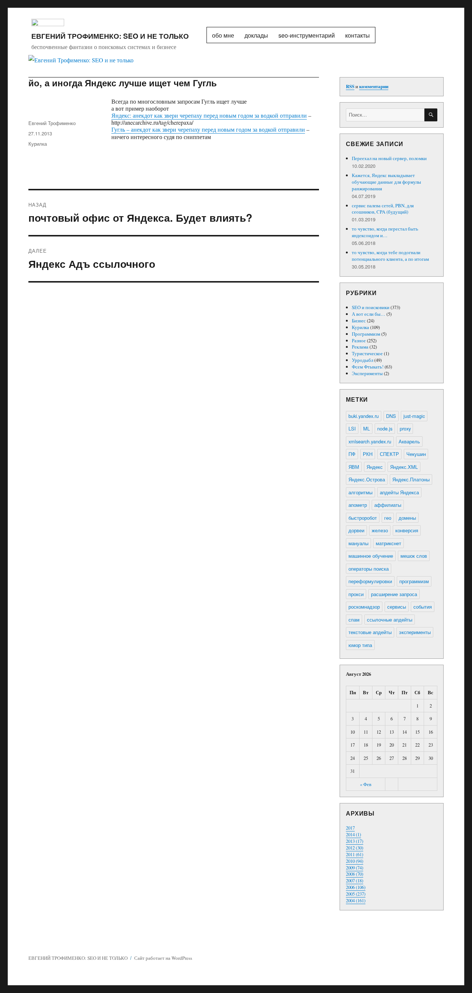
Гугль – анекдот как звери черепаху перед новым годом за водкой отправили (208, 129)
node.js (384, 428)
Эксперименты (367, 373)
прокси (356, 594)
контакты (357, 35)
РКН (367, 453)
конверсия (406, 530)
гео (387, 517)
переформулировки (370, 581)
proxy (405, 428)
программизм (414, 581)
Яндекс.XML (404, 466)
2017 (350, 827)
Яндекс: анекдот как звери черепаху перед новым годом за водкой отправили (209, 115)
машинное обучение (370, 555)
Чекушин (416, 453)
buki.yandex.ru (363, 415)
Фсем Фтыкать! (368, 366)
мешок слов (413, 555)
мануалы (358, 543)
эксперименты (415, 632)
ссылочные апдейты (389, 619)
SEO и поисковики (370, 307)
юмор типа (360, 644)
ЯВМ (353, 466)
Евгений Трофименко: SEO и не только (110, 36)
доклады (256, 35)
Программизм (366, 334)
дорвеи (356, 530)
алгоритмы (360, 492)
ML (366, 428)
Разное (359, 340)
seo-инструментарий (306, 35)
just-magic (414, 415)
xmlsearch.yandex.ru (369, 441)
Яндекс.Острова (366, 479)
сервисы (396, 606)
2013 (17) (354, 841)
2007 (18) (354, 880)
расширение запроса (394, 594)
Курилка (37, 143)
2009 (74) (354, 867)
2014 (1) (353, 834)
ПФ (351, 453)
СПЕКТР (389, 453)
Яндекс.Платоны (411, 479)
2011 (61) (354, 854)
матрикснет (388, 543)
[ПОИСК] (430, 114)
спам (354, 619)
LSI (352, 428)
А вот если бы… (368, 314)
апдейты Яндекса (399, 492)
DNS (391, 415)
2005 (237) (355, 893)
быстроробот (362, 517)
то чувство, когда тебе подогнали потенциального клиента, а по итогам (390, 255)
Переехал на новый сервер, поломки (389, 158)
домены (407, 517)
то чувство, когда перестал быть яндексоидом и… (385, 232)
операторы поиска (368, 568)
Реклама (360, 346)
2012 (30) (354, 847)
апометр (357, 504)
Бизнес (359, 320)
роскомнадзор (364, 606)
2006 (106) (355, 887)
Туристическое (367, 353)
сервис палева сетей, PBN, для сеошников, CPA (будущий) (383, 208)
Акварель (409, 441)
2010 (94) (354, 861)
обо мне (223, 35)
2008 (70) (354, 874)
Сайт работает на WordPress (163, 958)
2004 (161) (355, 900)
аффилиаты (387, 504)
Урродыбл (362, 360)
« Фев (365, 784)
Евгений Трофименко (52, 123)
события (422, 606)
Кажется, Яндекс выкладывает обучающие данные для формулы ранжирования (386, 182)
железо (380, 530)
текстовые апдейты (370, 632)
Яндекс (375, 466)
